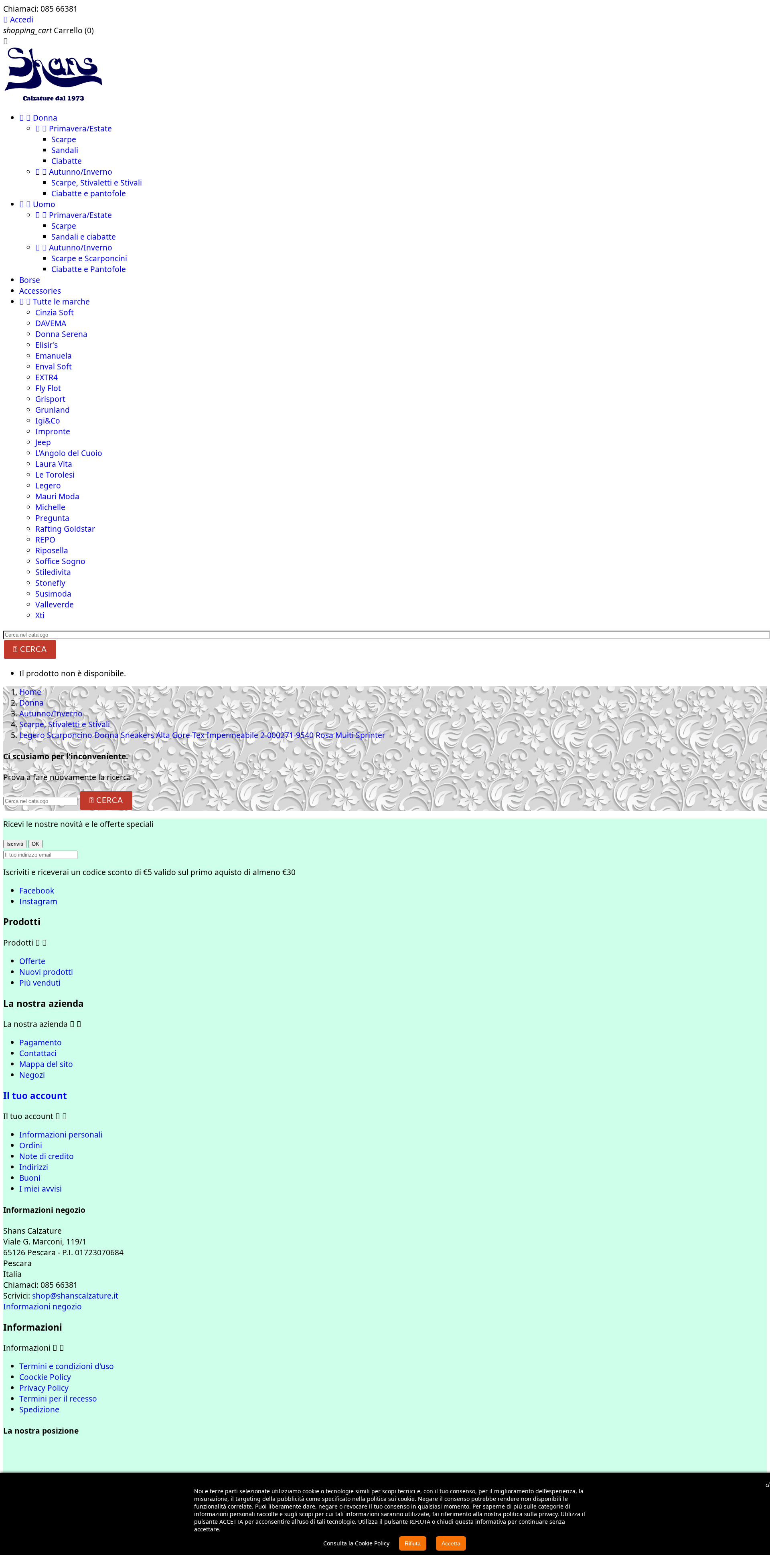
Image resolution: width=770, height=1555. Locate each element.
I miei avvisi (40, 1188)
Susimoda (53, 593)
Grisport (50, 398)
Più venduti (40, 982)
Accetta (451, 1543)
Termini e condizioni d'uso (66, 1366)
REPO (45, 539)
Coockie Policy (45, 1376)
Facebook (36, 890)
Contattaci (38, 1053)
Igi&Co (47, 420)
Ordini (30, 1145)
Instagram (38, 901)
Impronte (52, 431)
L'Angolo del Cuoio (68, 453)
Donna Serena (61, 334)
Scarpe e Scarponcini (89, 258)
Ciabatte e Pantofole (88, 269)
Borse (29, 279)
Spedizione (39, 1409)
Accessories (40, 290)
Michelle (50, 507)
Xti (40, 615)
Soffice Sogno (60, 561)
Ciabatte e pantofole (88, 193)
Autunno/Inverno (73, 171)
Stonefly (50, 582)
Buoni (30, 1177)
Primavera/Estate (73, 128)
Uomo (37, 204)
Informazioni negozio (42, 1306)
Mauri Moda (57, 496)
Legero (48, 485)
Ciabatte (66, 160)
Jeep (43, 442)
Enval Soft (53, 366)
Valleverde (54, 604)
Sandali (64, 150)
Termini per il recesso (58, 1398)
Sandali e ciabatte (83, 236)
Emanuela (53, 355)
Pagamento (40, 1042)
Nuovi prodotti (46, 971)
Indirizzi (33, 1167)
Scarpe (63, 139)
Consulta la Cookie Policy (356, 1543)
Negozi (32, 1074)
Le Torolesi (55, 474)
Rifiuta (413, 1543)
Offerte (32, 961)
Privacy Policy (44, 1387)
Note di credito (46, 1156)
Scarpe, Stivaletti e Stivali (96, 182)
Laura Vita (53, 463)
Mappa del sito (46, 1064)
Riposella (51, 550)
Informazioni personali (61, 1134)
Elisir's (46, 344)
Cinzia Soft (54, 312)
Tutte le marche (54, 301)
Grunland (52, 409)
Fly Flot (48, 388)
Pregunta (52, 517)
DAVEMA (50, 323)
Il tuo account (35, 1095)
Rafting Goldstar (65, 528)
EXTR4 (46, 377)
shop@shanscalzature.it (75, 1295)
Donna (38, 117)
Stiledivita (53, 572)
